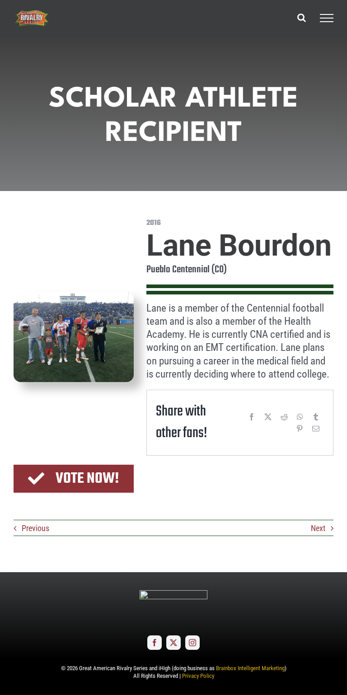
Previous (35, 528)
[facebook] (154, 642)
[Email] (316, 428)
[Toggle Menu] (327, 18)
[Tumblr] (316, 417)
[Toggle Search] (301, 17)
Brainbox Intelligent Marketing (250, 668)
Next (318, 528)
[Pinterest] (299, 428)
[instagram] (192, 642)
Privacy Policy (198, 675)
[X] (268, 417)
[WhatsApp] (300, 417)
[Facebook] (252, 417)
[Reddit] (284, 417)
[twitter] (173, 642)
